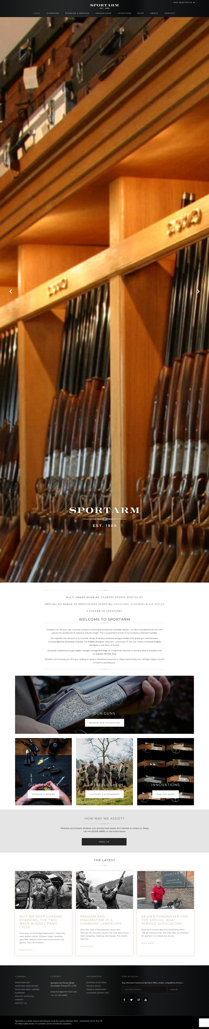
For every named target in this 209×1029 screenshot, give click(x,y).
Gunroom (53, 13)
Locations (124, 13)
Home (36, 13)
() (182, 2)
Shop (140, 13)
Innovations (103, 13)
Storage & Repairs (77, 13)
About (154, 13)
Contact (170, 13)
